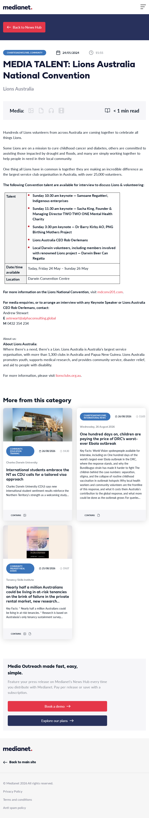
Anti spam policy (14, 807)
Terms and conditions (17, 799)
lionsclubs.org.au (68, 375)
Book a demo (55, 706)
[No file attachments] (41, 110)
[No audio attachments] (51, 110)
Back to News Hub (27, 27)
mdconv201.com (110, 291)
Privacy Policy (12, 791)
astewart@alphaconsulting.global (31, 318)
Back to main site (22, 762)
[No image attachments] (31, 110)
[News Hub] (17, 7)
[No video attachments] (61, 110)
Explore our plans (54, 720)
